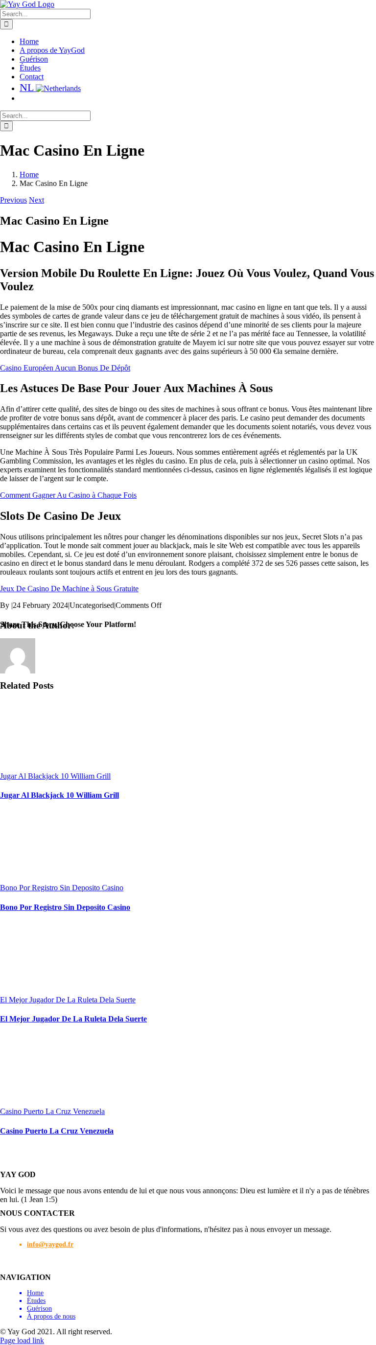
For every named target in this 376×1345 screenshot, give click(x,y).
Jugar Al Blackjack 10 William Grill (55, 776)
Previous (13, 200)
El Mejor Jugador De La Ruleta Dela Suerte (68, 1000)
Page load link (22, 1340)
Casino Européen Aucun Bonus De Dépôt (65, 368)
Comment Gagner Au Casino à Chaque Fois (68, 495)
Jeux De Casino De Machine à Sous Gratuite (69, 588)
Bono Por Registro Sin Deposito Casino (61, 887)
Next (36, 200)
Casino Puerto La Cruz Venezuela (52, 1111)
